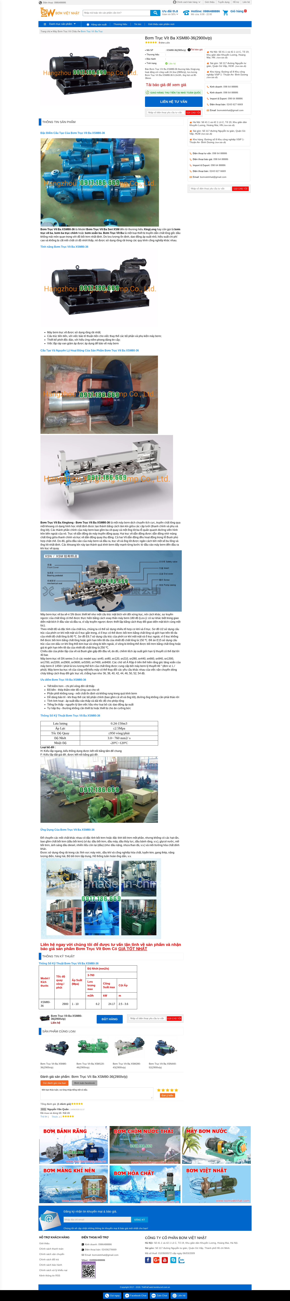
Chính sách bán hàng (187, 2)
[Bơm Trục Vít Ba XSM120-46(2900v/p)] (93, 1059)
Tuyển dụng (223, 2)
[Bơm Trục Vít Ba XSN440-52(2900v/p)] (165, 1059)
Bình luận (164, 43)
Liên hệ (246, 2)
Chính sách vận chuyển (51, 1254)
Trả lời (43, 1116)
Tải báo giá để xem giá (166, 84)
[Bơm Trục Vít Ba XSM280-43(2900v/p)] (129, 1059)
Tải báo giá (197, 49)
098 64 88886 (230, 86)
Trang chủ (45, 31)
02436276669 (109, 1249)
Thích (55, 1116)
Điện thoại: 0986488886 (54, 2)
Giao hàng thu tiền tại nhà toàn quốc (175, 92)
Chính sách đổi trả (49, 1259)
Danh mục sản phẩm (60, 23)
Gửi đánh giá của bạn (54, 1083)
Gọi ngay (114, 1295)
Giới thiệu (209, 2)
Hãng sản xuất (98, 24)
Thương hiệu (120, 24)
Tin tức (137, 24)
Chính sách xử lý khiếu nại (53, 1270)
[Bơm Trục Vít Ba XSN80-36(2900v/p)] (57, 1059)
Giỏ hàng (237, 11)
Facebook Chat (137, 1295)
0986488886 (105, 1244)
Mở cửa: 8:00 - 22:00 (205, 13)
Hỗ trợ (236, 2)
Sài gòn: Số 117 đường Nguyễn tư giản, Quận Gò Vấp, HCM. (226, 64)
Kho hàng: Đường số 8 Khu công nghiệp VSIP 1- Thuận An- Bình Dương (227, 74)
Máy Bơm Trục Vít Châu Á (66, 31)
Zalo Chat (161, 1295)
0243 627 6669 (235, 104)
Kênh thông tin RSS (49, 1275)
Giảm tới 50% (170, 13)
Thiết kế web (147, 1287)
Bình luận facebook (84, 1083)
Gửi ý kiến (167, 1095)
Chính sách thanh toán (51, 1248)
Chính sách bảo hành (50, 1264)
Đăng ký (139, 1219)
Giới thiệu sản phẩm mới (161, 24)
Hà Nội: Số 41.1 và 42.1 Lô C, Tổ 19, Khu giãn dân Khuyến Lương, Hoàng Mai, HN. (228, 54)
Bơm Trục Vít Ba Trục (92, 31)
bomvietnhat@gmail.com (230, 110)
